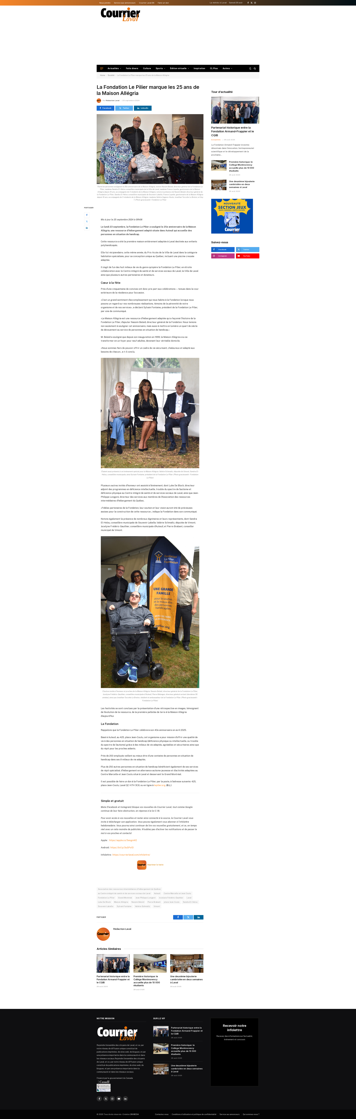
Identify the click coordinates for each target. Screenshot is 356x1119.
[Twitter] (86, 221)
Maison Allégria (121, 902)
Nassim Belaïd (138, 902)
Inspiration (199, 68)
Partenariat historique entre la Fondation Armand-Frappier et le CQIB (113, 979)
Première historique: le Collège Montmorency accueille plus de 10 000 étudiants (147, 981)
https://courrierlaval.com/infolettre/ (131, 854)
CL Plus (214, 68)
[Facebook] (86, 215)
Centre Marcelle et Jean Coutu (177, 893)
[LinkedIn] (86, 228)
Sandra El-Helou (190, 902)
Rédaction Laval (112, 100)
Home (102, 75)
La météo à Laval (218, 3)
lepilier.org (159, 785)
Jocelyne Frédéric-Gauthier (171, 898)
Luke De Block (104, 902)
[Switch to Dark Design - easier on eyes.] (250, 68)
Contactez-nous (162, 1114)
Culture (147, 68)
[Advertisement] (178, 43)
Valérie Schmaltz (142, 906)
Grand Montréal (125, 898)
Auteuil (157, 893)
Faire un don (163, 3)
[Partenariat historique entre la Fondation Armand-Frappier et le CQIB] (113, 963)
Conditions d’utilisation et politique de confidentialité (194, 1114)
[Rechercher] (254, 68)
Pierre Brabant (154, 902)
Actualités (113, 68)
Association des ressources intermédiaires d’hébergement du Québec (129, 889)
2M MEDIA (134, 1114)
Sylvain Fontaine (124, 906)
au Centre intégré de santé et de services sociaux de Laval (124, 893)
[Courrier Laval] (120, 14)
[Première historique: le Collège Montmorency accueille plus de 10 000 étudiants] (150, 963)
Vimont (157, 906)
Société (111, 75)
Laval (189, 898)
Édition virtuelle (178, 68)
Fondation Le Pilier (106, 898)
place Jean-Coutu (171, 902)
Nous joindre (104, 3)
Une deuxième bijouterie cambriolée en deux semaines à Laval (186, 979)
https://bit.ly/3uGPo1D (122, 847)
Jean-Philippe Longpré (145, 898)
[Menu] (101, 68)
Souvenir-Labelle (105, 906)
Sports (159, 68)
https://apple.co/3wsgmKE (123, 840)
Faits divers (132, 68)
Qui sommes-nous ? (251, 1114)
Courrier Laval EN (146, 3)
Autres (226, 68)
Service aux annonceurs (124, 3)
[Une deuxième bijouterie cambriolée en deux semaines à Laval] (186, 963)
